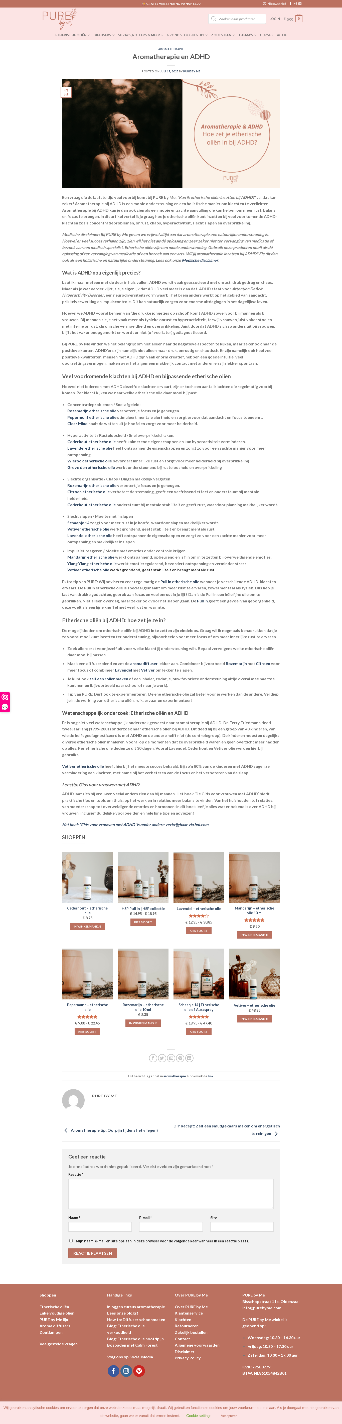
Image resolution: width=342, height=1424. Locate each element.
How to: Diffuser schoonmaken (136, 1319)
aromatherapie (171, 49)
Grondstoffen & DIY (185, 35)
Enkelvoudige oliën (57, 1313)
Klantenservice (189, 1313)
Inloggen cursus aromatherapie (136, 1306)
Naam (74, 1218)
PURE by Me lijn (54, 1319)
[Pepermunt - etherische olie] (87, 974)
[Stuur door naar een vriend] (171, 1058)
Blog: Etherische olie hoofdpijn (135, 1338)
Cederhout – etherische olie (87, 910)
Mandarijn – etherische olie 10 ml (254, 910)
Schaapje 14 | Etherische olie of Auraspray (199, 1007)
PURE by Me (191, 71)
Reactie (75, 1174)
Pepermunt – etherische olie (87, 1007)
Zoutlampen (51, 1332)
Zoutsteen (221, 35)
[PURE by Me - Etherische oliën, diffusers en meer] (65, 19)
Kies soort (143, 922)
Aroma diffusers (55, 1325)
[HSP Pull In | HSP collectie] (143, 877)
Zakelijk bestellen (191, 1332)
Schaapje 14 (78, 522)
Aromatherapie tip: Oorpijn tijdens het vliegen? (114, 1130)
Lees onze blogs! (122, 1313)
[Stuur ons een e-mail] (299, 4)
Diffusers (102, 35)
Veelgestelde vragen (59, 1343)
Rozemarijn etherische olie (91, 485)
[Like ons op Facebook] (290, 4)
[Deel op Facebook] (153, 1058)
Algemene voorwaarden (197, 1345)
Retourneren (187, 1325)
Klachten (183, 1319)
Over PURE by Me (191, 1306)
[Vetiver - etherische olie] (254, 974)
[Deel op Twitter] (162, 1058)
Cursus (266, 35)
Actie (282, 35)
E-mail (145, 1218)
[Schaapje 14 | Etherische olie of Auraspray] (199, 974)
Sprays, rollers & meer (139, 35)
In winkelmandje (87, 926)
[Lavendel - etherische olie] (199, 877)
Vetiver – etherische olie (254, 1005)
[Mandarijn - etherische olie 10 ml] (254, 877)
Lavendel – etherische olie (199, 909)
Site (213, 1218)
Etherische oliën (71, 35)
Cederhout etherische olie (91, 441)
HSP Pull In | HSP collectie (143, 909)
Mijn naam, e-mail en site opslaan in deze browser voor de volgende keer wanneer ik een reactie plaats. (162, 1241)
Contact (182, 1338)
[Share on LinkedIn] (189, 1058)
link (210, 1076)
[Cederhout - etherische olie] (87, 877)
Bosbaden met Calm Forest (132, 1345)
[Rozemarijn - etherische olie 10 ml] (143, 974)
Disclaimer (185, 1351)
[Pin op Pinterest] (180, 1058)
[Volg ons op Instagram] (295, 4)
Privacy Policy (188, 1357)
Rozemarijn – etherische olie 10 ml (143, 1007)
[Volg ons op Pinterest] (139, 1371)
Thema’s (245, 35)
